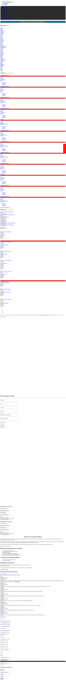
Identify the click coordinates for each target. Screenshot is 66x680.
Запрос (2, 676)
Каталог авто (4, 8)
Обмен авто (4, 17)
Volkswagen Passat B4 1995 (5, 282)
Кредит (3, 9)
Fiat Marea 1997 (3, 274)
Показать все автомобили (4, 207)
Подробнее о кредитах (4, 569)
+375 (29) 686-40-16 (5, 3)
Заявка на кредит (64, 148)
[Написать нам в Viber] (5, 4)
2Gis (4, 574)
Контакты (4, 12)
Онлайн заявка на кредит (9, 16)
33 (2, 312)
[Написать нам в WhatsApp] (3, 4)
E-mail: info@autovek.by (4, 659)
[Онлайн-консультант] (2, 665)
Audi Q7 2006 (2, 234)
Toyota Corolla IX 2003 (4, 244)
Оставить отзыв (3, 616)
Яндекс (17, 574)
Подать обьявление (5, 11)
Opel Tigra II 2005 (3, 263)
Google (10, 574)
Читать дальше (16, 581)
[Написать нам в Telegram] (6, 4)
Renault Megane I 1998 (4, 303)
